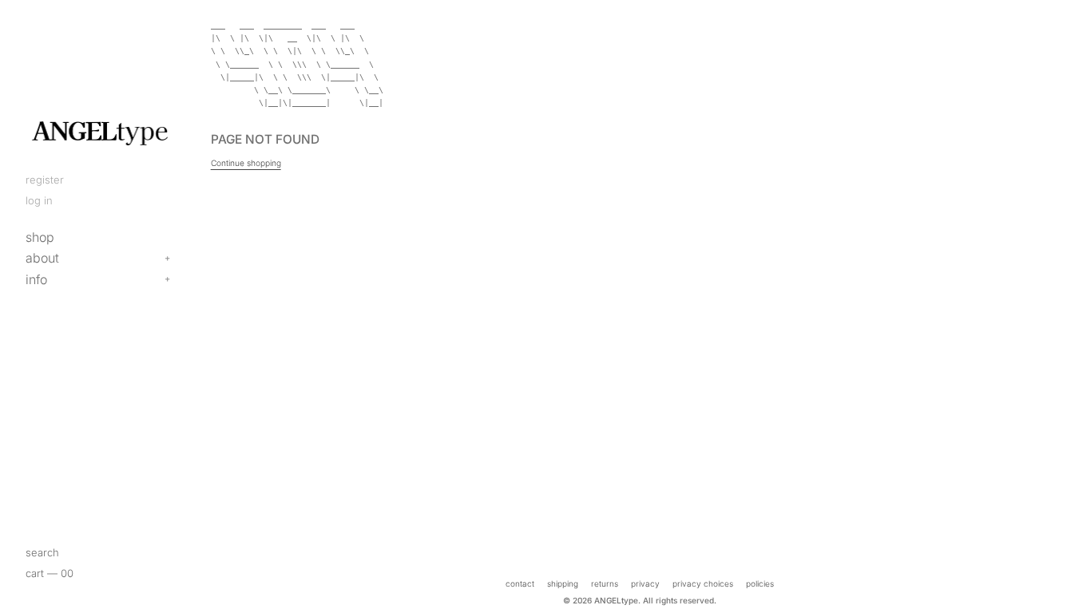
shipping (562, 583)
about (42, 257)
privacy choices (702, 583)
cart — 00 (49, 573)
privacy (645, 583)
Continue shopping (246, 163)
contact (520, 583)
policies (760, 583)
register (45, 179)
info (36, 279)
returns (604, 583)
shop (40, 237)
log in (39, 200)
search (42, 552)
